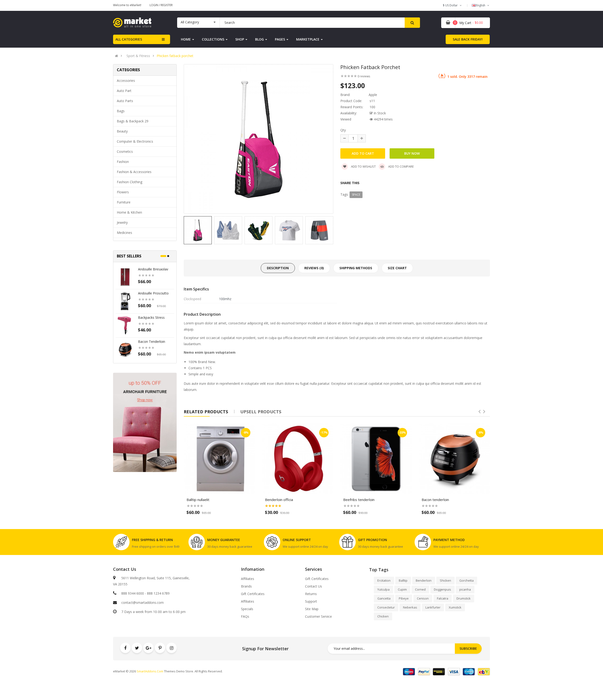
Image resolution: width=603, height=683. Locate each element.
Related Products (206, 411)
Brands (246, 586)
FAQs (245, 616)
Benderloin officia (279, 499)
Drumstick (463, 598)
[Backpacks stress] (125, 325)
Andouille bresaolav (153, 269)
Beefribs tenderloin (359, 499)
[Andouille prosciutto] (125, 300)
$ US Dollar (451, 5)
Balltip (403, 580)
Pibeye (404, 598)
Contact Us (313, 586)
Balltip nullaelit (198, 499)
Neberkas (410, 607)
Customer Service (318, 616)
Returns (311, 594)
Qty (343, 130)
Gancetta (384, 598)
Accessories (126, 80)
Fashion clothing (129, 182)
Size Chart (397, 268)
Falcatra (442, 598)
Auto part (124, 90)
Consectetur (386, 607)
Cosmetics (125, 151)
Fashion (123, 161)
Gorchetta (466, 580)
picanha (465, 589)
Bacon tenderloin (151, 341)
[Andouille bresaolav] (125, 276)
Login (154, 5)
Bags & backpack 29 (132, 121)
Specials (247, 609)
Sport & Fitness (138, 56)
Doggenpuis (442, 589)
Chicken (383, 616)
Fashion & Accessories (134, 172)
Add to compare (400, 166)
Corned (420, 589)
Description (278, 268)
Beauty (122, 131)
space (356, 195)
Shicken (445, 580)
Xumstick (455, 607)
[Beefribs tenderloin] (376, 459)
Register (167, 5)
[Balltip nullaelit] (219, 459)
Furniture (123, 202)
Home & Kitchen (129, 212)
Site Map (311, 609)
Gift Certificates (253, 594)
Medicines (124, 232)
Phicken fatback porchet (175, 56)
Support (311, 601)
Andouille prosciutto (153, 293)
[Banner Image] (145, 422)
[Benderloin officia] (298, 459)
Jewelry (122, 222)
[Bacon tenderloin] (125, 349)
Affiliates (247, 578)
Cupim (402, 589)
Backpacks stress (151, 317)
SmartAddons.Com (150, 671)
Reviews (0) (314, 268)
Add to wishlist (363, 166)
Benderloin (424, 580)
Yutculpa (383, 589)
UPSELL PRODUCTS (260, 411)
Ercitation (384, 580)
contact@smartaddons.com (142, 602)
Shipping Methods (355, 268)
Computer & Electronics (135, 141)
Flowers (123, 192)
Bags (121, 111)
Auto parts (125, 101)
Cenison (423, 598)
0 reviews (364, 76)
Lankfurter (432, 607)
